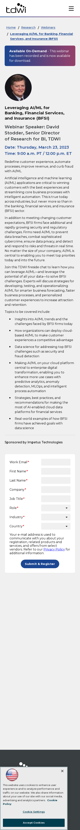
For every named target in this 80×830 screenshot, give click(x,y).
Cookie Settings (34, 811)
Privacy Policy (54, 549)
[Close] (62, 771)
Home (11, 27)
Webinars (48, 27)
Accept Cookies (34, 822)
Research (28, 27)
